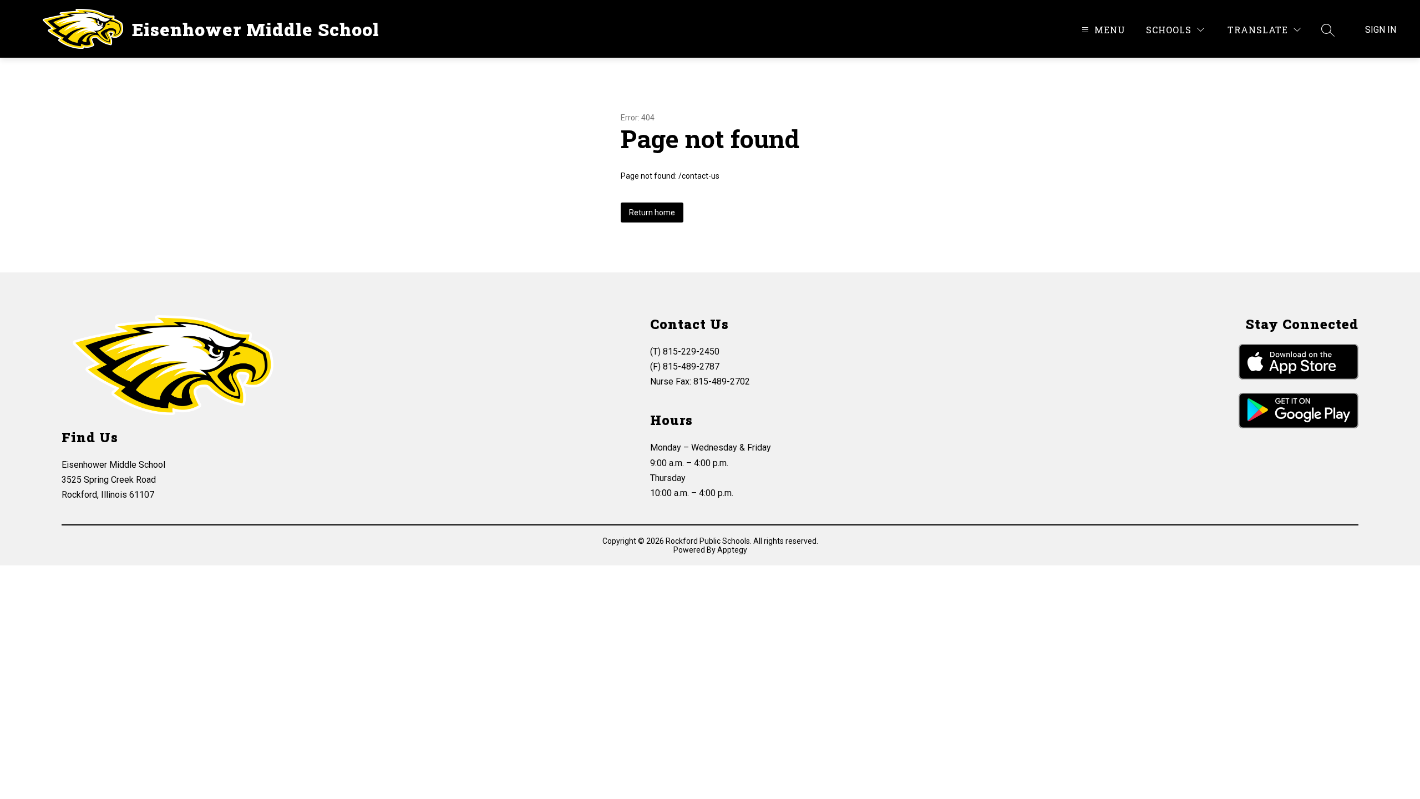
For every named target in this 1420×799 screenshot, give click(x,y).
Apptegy (732, 549)
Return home (652, 212)
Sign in (1380, 29)
